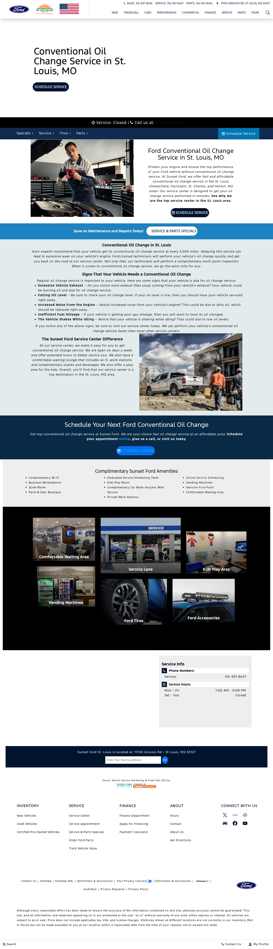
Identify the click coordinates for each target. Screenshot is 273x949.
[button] (268, 13)
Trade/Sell (131, 12)
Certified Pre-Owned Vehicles (38, 832)
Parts (242, 12)
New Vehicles (26, 815)
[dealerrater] (245, 815)
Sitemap (45, 881)
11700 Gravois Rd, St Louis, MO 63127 (245, 3)
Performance (166, 12)
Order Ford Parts (81, 840)
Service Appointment (84, 824)
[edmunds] (225, 823)
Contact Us (28, 881)
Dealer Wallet (111, 780)
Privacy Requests (112, 889)
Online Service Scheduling (205, 477)
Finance (210, 12)
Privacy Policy (138, 889)
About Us (177, 832)
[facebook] (235, 823)
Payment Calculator (134, 832)
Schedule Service (51, 87)
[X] (225, 815)
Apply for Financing (134, 824)
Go (165, 760)
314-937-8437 (168, 122)
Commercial (190, 12)
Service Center (79, 815)
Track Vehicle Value (83, 848)
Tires (64, 133)
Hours (174, 815)
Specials (24, 133)
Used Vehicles (27, 824)
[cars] (235, 815)
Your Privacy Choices (131, 881)
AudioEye (90, 889)
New (115, 12)
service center (178, 191)
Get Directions (180, 840)
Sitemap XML (64, 881)
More (255, 13)
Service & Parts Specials (173, 231)
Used (147, 12)
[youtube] (245, 823)
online (124, 439)
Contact (175, 824)
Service (227, 12)
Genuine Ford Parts (200, 487)
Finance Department (134, 815)
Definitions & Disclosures (95, 881)
